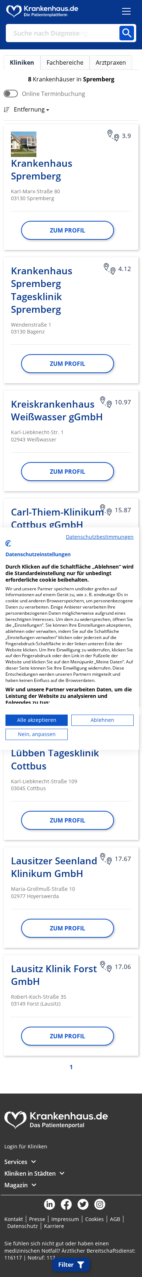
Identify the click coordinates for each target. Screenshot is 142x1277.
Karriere (54, 1226)
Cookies (94, 1219)
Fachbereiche (65, 62)
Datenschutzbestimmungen (100, 536)
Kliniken (22, 62)
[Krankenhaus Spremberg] (23, 144)
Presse (37, 1219)
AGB (115, 1219)
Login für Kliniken (25, 1146)
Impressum (65, 1219)
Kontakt (13, 1219)
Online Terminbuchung (53, 94)
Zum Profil (67, 230)
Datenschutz (22, 1226)
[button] (29, 110)
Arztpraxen (111, 62)
